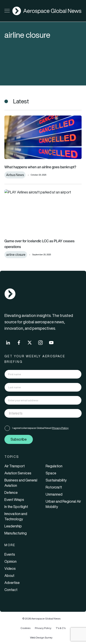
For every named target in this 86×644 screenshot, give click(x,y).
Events (9, 554)
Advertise (12, 582)
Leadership (13, 526)
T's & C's (60, 628)
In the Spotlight (16, 506)
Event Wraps (14, 499)
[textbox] (38, 413)
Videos (10, 568)
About (9, 575)
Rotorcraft (54, 487)
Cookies (25, 628)
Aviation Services (17, 473)
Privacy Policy (60, 428)
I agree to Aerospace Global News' (40, 428)
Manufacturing (15, 533)
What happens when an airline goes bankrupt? (40, 167)
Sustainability (56, 480)
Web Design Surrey (41, 637)
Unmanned (54, 494)
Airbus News (15, 175)
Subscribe (19, 439)
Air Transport (14, 466)
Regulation (54, 466)
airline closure (15, 254)
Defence (11, 492)
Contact (10, 589)
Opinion (10, 561)
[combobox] (43, 413)
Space (51, 473)
